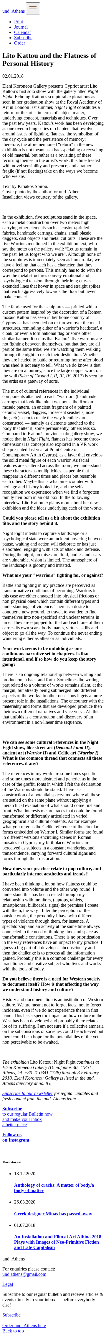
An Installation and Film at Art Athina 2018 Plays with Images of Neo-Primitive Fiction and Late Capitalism (57, 1242)
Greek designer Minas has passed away (53, 1213)
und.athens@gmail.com (24, 1274)
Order (19, 42)
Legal (7, 1284)
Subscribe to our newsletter (27, 1093)
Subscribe (23, 37)
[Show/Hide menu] (33, 8)
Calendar (22, 32)
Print (18, 21)
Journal (21, 27)
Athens (13, 11)
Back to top (13, 1330)
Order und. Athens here (24, 1325)
